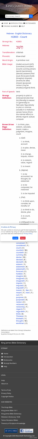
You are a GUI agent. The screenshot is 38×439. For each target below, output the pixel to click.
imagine (19, 276)
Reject (23, 238)
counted (19, 250)
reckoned (20, 304)
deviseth (19, 262)
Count (23, 36)
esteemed (20, 267)
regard (19, 309)
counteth (20, 252)
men (28, 292)
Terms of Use (6, 390)
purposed (20, 300)
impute (19, 283)
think (18, 314)
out (17, 295)
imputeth (20, 288)
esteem (19, 264)
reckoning (20, 307)
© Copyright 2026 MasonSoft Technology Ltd (18, 436)
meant (19, 292)
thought (19, 321)
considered (20, 245)
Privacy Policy (6, 393)
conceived (20, 243)
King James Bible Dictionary (11, 414)
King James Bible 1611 (9, 410)
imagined (20, 278)
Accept (15, 238)
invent (18, 290)
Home (5, 23)
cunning (19, 255)
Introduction (17, 23)
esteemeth (20, 269)
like (27, 290)
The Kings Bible (6, 407)
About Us (4, 384)
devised (19, 259)
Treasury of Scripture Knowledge (13, 423)
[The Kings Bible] (11, 430)
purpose (19, 297)
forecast (19, 271)
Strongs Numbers (10, 26)
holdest (19, 274)
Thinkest (19, 316)
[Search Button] (31, 16)
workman (20, 323)
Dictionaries (30, 23)
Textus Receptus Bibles (9, 420)
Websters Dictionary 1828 (10, 417)
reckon (19, 302)
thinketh (19, 318)
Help (23, 26)
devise (18, 257)
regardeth (20, 311)
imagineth (20, 281)
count (18, 248)
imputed (19, 285)
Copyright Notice (7, 396)
